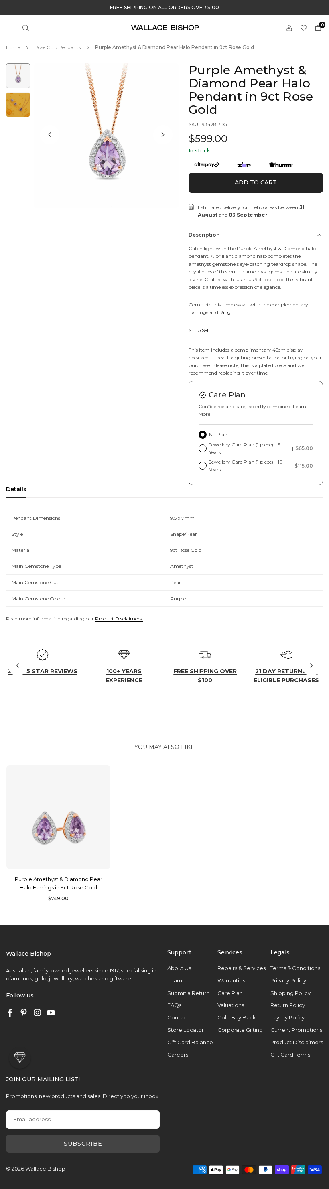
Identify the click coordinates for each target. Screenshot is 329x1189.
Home (13, 47)
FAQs (174, 1005)
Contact (178, 1017)
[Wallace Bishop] (165, 27)
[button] (11, 27)
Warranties (231, 980)
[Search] (25, 27)
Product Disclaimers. (119, 619)
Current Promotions (296, 1030)
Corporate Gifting (240, 1030)
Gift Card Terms (290, 1054)
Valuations (230, 1005)
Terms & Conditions (295, 968)
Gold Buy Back (236, 1017)
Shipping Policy (290, 993)
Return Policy (287, 1005)
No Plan (218, 434)
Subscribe (83, 1143)
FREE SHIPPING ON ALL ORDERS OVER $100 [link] (164, 7)
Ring (225, 312)
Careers (177, 1054)
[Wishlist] (304, 27)
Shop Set (199, 330)
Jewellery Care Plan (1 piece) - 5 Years (261, 448)
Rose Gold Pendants (58, 47)
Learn (174, 980)
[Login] (289, 27)
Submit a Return (188, 993)
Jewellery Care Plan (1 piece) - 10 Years (261, 465)
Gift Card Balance (190, 1042)
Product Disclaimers (296, 1042)
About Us (179, 968)
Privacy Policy (288, 980)
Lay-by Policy (287, 1017)
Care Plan (230, 993)
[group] (106, 135)
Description (204, 235)
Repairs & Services (241, 968)
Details (16, 489)
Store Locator (185, 1030)
